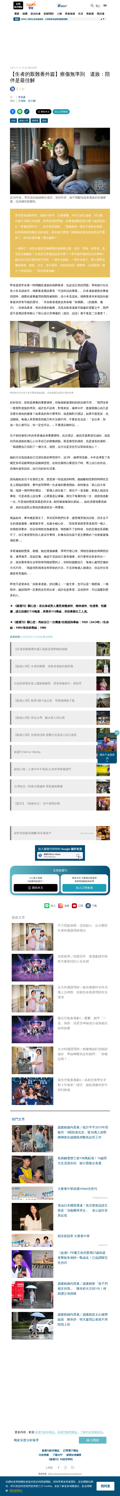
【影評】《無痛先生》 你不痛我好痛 (37, 803)
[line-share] (19, 111)
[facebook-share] (12, 111)
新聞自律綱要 (73, 1455)
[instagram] (65, 1467)
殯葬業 (35, 120)
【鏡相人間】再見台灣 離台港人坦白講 (39, 717)
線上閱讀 (92, 1440)
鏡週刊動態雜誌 (67, 1432)
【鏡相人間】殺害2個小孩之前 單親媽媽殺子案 (44, 700)
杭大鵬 (32, 100)
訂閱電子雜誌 (70, 1450)
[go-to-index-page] (62, 5)
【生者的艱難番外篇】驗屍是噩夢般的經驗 (41, 649)
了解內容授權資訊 (91, 1432)
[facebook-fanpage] (58, 1467)
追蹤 (66, 905)
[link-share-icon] (27, 111)
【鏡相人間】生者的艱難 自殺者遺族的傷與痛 (43, 666)
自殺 (13, 120)
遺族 (44, 120)
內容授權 (44, 1455)
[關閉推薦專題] (116, 732)
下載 (94, 905)
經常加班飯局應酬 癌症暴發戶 (32, 833)
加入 (53, 905)
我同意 (105, 1486)
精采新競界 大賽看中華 (74, 1236)
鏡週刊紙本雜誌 (45, 1432)
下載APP (57, 1455)
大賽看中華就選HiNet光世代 (77, 1189)
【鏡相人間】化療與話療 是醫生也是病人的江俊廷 (45, 735)
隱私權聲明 (15, 1490)
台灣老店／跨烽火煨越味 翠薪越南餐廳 (38, 786)
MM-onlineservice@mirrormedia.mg (65, 1473)
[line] (49, 1467)
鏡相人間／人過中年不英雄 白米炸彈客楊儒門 (42, 769)
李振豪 (22, 97)
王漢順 (22, 100)
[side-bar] (105, 5)
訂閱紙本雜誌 (18, 5)
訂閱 (80, 905)
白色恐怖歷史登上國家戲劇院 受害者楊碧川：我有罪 (48, 683)
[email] (72, 1467)
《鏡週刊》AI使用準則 (60, 1459)
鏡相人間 (23, 120)
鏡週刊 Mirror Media (27, 752)
